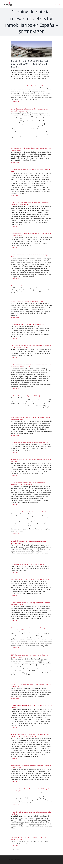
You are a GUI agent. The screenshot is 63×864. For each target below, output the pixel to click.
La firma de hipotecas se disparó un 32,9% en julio (26, 396)
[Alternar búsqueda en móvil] (56, 4)
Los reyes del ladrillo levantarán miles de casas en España (29, 512)
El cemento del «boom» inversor (21, 286)
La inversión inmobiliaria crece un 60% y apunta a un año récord (31, 442)
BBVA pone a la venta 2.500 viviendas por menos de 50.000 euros (31, 579)
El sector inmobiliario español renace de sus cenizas (27, 301)
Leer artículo (15, 102)
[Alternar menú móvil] (60, 4)
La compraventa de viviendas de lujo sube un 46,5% (27, 86)
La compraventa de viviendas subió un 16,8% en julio (27, 564)
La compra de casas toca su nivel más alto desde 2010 (27, 324)
